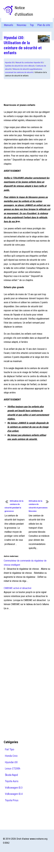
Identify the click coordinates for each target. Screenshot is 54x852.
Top (32, 25)
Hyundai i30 (9, 62)
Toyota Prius (11, 800)
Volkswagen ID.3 (13, 787)
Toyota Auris (11, 781)
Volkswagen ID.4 (13, 793)
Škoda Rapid (11, 774)
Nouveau (21, 25)
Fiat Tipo (9, 749)
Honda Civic (11, 755)
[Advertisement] (27, 91)
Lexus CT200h (12, 768)
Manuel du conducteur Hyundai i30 (29, 62)
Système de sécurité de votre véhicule (19, 66)
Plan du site (43, 25)
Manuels (8, 25)
